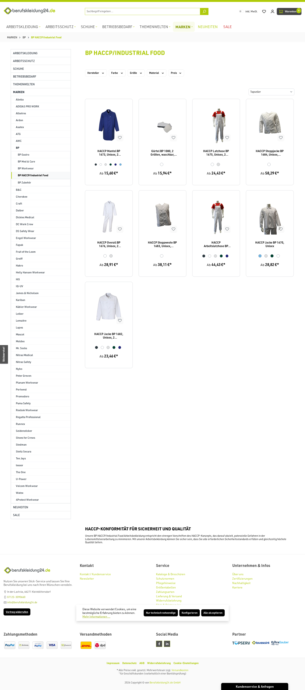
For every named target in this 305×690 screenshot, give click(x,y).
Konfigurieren (190, 612)
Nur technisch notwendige (161, 612)
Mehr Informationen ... (96, 616)
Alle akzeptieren (213, 612)
